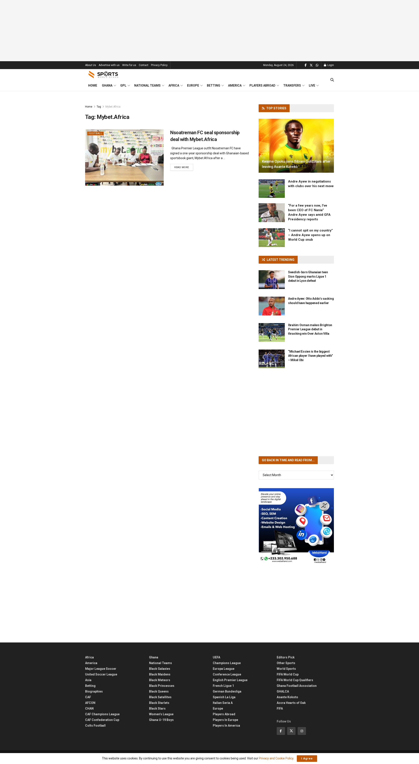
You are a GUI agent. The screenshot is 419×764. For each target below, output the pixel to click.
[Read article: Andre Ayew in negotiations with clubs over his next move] (272, 188)
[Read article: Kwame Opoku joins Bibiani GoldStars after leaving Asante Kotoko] (296, 146)
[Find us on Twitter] (311, 65)
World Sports (286, 668)
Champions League (227, 663)
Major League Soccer (100, 668)
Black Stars (157, 708)
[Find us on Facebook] (306, 65)
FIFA (280, 708)
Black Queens (159, 691)
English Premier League (230, 680)
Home (92, 85)
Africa (173, 85)
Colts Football (95, 725)
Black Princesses (161, 685)
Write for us (129, 65)
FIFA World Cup (288, 674)
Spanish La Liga (224, 697)
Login (330, 65)
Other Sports (286, 663)
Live (312, 85)
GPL (123, 85)
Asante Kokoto (287, 697)
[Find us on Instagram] (302, 731)
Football (95, 133)
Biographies (94, 691)
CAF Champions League (102, 714)
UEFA (216, 657)
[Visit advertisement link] (296, 526)
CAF (88, 697)
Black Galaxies (159, 668)
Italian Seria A (223, 703)
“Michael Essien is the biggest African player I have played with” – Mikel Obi (310, 356)
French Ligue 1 (223, 685)
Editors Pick (286, 657)
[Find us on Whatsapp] (317, 65)
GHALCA (283, 691)
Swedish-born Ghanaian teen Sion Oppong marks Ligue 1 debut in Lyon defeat (308, 276)
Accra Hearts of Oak (291, 703)
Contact (143, 65)
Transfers (292, 85)
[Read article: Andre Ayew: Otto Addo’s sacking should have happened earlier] (272, 306)
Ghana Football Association (297, 685)
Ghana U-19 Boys (161, 720)
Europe (193, 85)
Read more (183, 167)
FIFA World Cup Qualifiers (295, 680)
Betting (213, 85)
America (235, 85)
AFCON (90, 703)
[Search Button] (332, 80)
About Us (90, 65)
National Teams (147, 85)
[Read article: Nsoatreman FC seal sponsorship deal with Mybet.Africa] (124, 157)
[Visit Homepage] (103, 74)
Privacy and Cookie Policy (276, 758)
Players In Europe (225, 720)
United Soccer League (101, 674)
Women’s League (161, 714)
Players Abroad (262, 85)
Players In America (226, 725)
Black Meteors (159, 680)
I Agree (307, 758)
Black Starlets (159, 703)
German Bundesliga (227, 691)
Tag (99, 106)
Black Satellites (160, 697)
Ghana (107, 85)
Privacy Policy (159, 65)
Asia (88, 680)
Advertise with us (109, 65)
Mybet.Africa (112, 106)
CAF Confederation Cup (102, 720)
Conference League (227, 674)
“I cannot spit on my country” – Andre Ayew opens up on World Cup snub (310, 235)
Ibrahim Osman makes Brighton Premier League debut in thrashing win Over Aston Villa (310, 329)
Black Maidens (159, 674)
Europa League (223, 668)
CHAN (89, 708)
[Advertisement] (209, 30)
